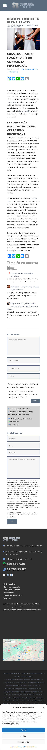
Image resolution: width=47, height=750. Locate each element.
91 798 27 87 (14, 424)
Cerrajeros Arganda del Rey (33, 692)
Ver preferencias (23, 742)
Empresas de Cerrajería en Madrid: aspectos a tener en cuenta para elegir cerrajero (22, 306)
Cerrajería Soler (32, 69)
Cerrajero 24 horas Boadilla (24, 695)
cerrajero (12, 102)
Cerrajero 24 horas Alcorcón (22, 701)
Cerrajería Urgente (12, 587)
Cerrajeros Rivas (10, 695)
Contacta (17, 250)
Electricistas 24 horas (13, 595)
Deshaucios (9, 592)
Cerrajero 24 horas (12, 590)
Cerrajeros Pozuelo (21, 689)
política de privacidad (26, 498)
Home (9, 25)
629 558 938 (14, 422)
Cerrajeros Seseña (22, 683)
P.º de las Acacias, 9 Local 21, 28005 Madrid (23, 545)
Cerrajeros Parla (36, 679)
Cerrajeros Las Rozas (26, 686)
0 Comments (13, 72)
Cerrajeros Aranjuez (9, 683)
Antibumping (9, 584)
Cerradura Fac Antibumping (11, 673)
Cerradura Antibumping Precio (23, 676)
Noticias (7, 598)
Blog (14, 25)
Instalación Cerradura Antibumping (32, 673)
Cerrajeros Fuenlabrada (36, 683)
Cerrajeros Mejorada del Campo (14, 692)
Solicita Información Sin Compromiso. (25, 610)
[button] (44, 707)
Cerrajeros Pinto (10, 679)
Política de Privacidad (29, 747)
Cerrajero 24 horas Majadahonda (24, 698)
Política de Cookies (16, 747)
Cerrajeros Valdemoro (23, 679)
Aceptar (23, 730)
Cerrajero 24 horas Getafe (18, 704)
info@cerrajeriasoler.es (21, 418)
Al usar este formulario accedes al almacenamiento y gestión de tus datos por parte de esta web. (23, 394)
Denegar (23, 736)
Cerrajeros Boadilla (12, 686)
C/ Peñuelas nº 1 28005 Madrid (20, 409)
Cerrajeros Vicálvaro (34, 689)
